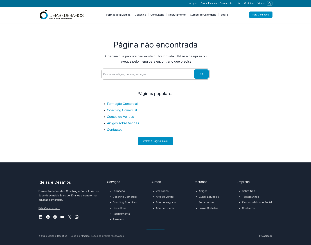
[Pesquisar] (269, 3)
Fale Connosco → (49, 208)
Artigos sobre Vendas (123, 123)
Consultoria (119, 208)
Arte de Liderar (165, 208)
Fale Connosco (261, 14)
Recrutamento (121, 213)
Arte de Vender (165, 196)
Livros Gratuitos (245, 3)
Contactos (114, 129)
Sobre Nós (248, 190)
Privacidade (265, 236)
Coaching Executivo (125, 202)
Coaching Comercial (122, 110)
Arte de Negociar (166, 202)
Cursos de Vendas (120, 117)
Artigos (193, 3)
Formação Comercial (122, 104)
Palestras (118, 219)
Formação (119, 190)
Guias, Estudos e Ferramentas (217, 3)
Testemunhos (250, 196)
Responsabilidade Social (257, 202)
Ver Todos (162, 190)
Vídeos (261, 3)
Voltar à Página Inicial (155, 140)
